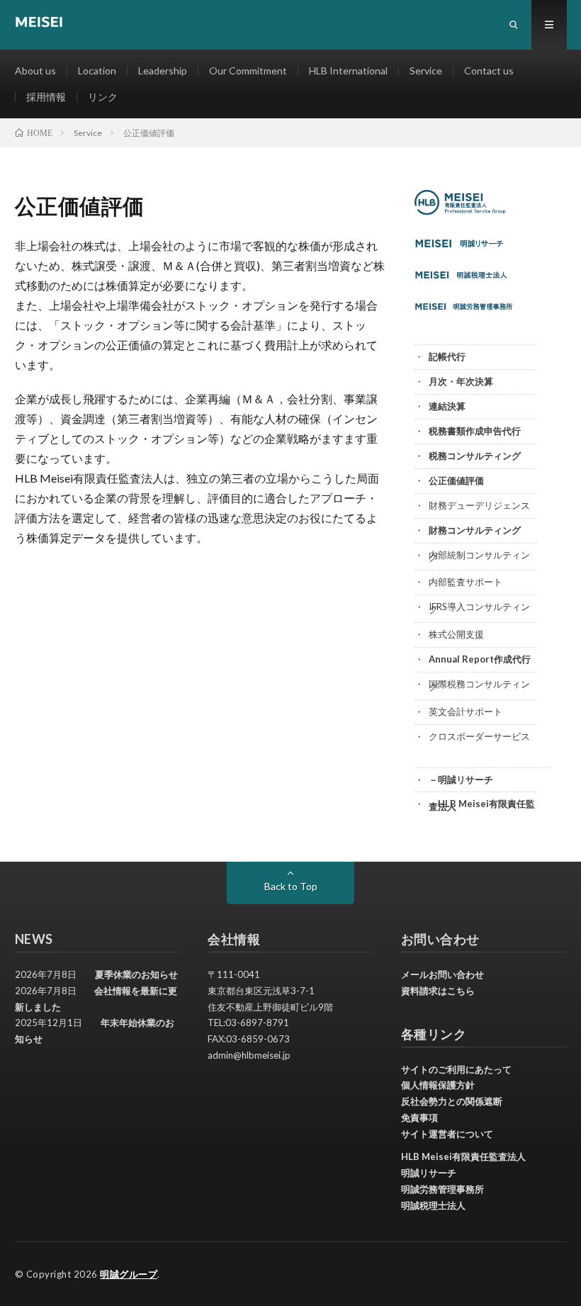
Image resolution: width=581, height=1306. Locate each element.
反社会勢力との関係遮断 (451, 1101)
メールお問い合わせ (442, 974)
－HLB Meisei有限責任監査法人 (482, 805)
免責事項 (419, 1117)
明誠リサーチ (428, 1172)
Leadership (162, 70)
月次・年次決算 (461, 381)
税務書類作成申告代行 (475, 431)
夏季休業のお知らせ (136, 974)
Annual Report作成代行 (480, 659)
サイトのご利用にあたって (456, 1069)
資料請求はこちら (438, 990)
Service (426, 70)
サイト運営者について (447, 1133)
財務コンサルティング (475, 530)
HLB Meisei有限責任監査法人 (463, 1156)
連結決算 (447, 406)
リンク (103, 97)
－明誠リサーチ (461, 779)
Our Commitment (248, 70)
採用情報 (46, 97)
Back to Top (290, 886)
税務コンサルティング (475, 455)
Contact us (489, 70)
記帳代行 (447, 356)
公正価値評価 (456, 480)
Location (97, 70)
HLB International (348, 70)
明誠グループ (128, 1274)
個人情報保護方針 (438, 1085)
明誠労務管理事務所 (442, 1189)
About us (35, 70)
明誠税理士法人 (433, 1205)
